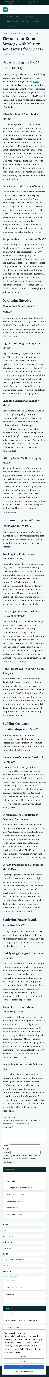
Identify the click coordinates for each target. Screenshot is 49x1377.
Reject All (24, 1362)
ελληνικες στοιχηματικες (15, 1194)
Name (6, 1145)
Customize (24, 1356)
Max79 (36, 81)
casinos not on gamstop (13, 1259)
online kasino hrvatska (13, 1214)
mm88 (5, 1224)
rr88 (4, 1230)
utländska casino (11, 1208)
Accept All (24, 1367)
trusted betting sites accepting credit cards (22, 1320)
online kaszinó (10, 1181)
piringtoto (7, 1242)
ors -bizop (7, 1265)
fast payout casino (12, 1327)
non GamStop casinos (13, 1288)
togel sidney (8, 1236)
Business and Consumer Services (20, 33)
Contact (31, 3)
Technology (12, 21)
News (18, 17)
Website (6, 1152)
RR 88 (5, 1254)
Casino (36, 21)
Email (6, 1149)
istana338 (7, 1271)
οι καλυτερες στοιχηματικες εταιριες (19, 1188)
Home (9, 17)
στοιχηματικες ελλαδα (14, 1201)
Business (28, 17)
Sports (25, 21)
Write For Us (33, 1)
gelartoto (7, 1248)
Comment (8, 1127)
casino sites (9, 1294)
